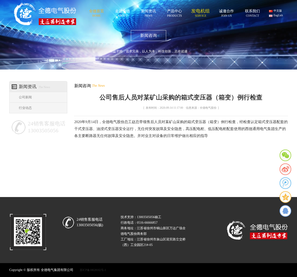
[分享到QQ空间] (285, 197)
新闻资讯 (148, 12)
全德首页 (96, 12)
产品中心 (174, 12)
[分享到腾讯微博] (285, 183)
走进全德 (122, 12)
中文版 (278, 10)
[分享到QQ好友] (285, 211)
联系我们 (252, 12)
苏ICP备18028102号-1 (93, 270)
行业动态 (25, 108)
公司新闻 (25, 97)
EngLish (278, 15)
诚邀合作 (226, 12)
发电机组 (200, 12)
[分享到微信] (285, 155)
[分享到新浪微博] (285, 169)
